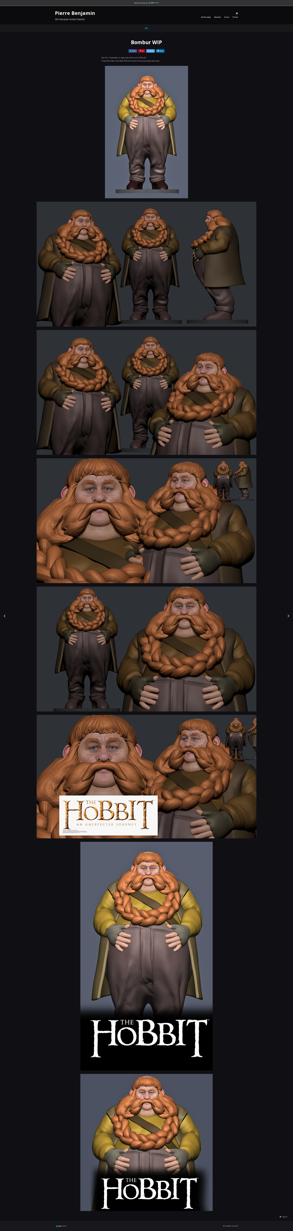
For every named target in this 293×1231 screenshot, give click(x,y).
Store (226, 17)
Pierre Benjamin (75, 13)
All (146, 28)
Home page (206, 17)
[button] (283, 1216)
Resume (217, 17)
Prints (235, 17)
